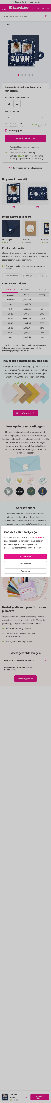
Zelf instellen (25, 563)
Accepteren (25, 556)
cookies (38, 537)
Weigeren (25, 571)
